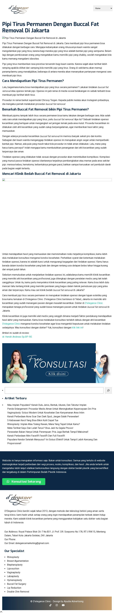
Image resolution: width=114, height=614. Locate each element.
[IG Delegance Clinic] (57, 605)
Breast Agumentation (18, 561)
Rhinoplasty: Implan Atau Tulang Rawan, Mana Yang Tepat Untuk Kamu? (43, 424)
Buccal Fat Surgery (16, 584)
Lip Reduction (14, 587)
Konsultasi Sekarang (26, 482)
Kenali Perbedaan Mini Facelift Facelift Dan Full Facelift (36, 435)
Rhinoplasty (13, 557)
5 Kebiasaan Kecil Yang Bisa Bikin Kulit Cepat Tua (32, 420)
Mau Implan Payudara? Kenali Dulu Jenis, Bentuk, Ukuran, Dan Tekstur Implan (46, 405)
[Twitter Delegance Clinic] (50, 605)
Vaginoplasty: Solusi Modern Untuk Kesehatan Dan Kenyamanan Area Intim (45, 412)
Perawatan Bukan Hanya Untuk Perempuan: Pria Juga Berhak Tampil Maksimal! (47, 431)
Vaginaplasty (13, 572)
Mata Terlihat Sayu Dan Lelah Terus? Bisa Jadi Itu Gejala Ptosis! (40, 428)
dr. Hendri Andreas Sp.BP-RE (17, 336)
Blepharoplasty (15, 564)
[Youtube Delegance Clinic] (63, 605)
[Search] (108, 390)
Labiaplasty (13, 576)
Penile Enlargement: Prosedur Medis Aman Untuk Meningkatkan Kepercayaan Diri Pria (51, 408)
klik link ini (77, 327)
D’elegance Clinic (94, 303)
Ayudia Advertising (73, 601)
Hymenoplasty (14, 580)
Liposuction (13, 568)
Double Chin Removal (18, 591)
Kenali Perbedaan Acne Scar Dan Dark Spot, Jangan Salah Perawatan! (43, 416)
